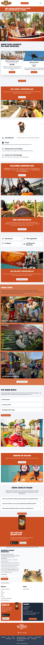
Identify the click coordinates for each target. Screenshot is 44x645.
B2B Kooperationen (5, 600)
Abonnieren (4, 579)
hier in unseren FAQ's (31, 614)
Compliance (33, 638)
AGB (8, 637)
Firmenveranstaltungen (6, 598)
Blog (2, 594)
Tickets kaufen (26, 589)
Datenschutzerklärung (12, 569)
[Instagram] (20, 632)
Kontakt (3, 592)
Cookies (13, 637)
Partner (2, 596)
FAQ (14, 638)
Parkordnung (8, 638)
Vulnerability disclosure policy (23, 638)
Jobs (2, 591)
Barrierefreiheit (38, 637)
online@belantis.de (29, 611)
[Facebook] (18, 632)
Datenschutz (30, 637)
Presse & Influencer (5, 589)
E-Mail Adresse (4, 574)
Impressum (3, 637)
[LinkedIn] (25, 632)
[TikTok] (23, 632)
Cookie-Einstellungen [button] (20, 637)
